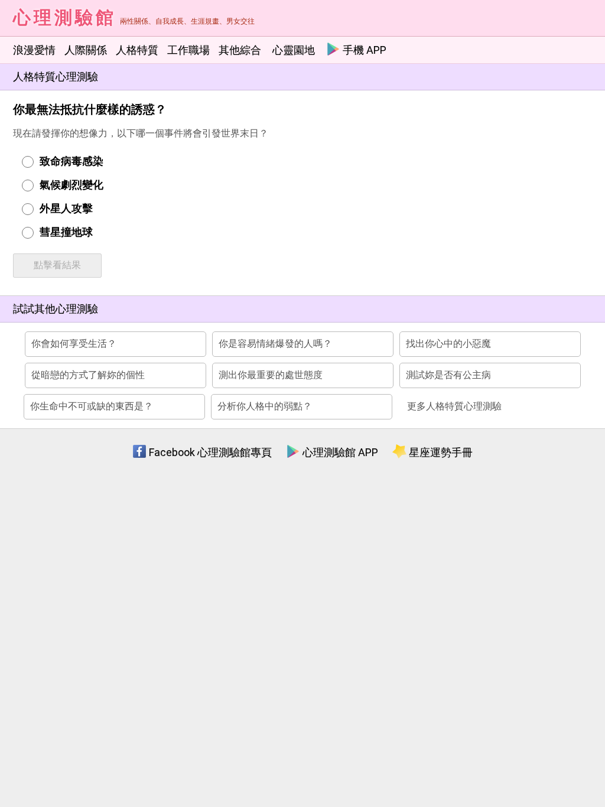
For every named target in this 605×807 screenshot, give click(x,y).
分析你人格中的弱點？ (264, 406)
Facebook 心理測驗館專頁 (209, 452)
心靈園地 (293, 50)
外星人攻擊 (66, 208)
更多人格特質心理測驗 (454, 406)
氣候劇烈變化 (71, 184)
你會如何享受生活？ (73, 343)
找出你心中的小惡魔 (448, 343)
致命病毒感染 (71, 161)
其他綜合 (240, 50)
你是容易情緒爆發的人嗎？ (275, 343)
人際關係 (85, 50)
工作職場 (188, 50)
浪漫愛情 (34, 50)
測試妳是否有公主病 (448, 374)
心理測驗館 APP (339, 452)
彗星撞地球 (66, 232)
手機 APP (363, 50)
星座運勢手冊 (439, 452)
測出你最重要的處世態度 (271, 374)
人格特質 (137, 50)
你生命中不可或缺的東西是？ (91, 406)
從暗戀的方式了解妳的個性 (88, 374)
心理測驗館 (64, 17)
